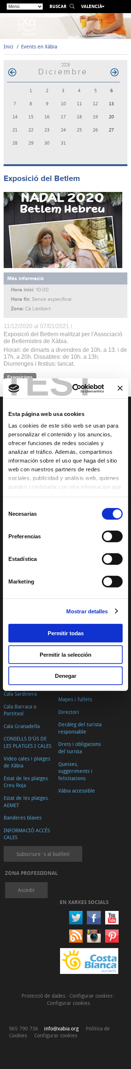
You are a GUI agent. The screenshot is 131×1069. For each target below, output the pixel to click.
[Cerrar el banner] (120, 388)
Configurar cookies (92, 995)
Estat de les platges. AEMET (26, 801)
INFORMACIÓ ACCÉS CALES (27, 834)
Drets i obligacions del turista (79, 747)
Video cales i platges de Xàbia (27, 762)
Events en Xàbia (39, 46)
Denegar (65, 676)
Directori (68, 711)
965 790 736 (23, 1028)
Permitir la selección (65, 654)
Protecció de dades (44, 995)
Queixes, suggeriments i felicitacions (75, 771)
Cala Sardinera (20, 693)
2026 (65, 64)
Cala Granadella (22, 726)
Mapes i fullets (75, 699)
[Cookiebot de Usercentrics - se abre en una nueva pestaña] (76, 388)
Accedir (26, 890)
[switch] (112, 536)
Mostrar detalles (87, 611)
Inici (8, 46)
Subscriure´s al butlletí (43, 853)
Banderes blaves (22, 817)
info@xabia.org (61, 1028)
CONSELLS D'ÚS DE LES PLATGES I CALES (27, 742)
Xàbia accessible (76, 790)
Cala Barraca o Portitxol (20, 710)
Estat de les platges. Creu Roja (26, 782)
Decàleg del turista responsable (80, 728)
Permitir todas (66, 633)
